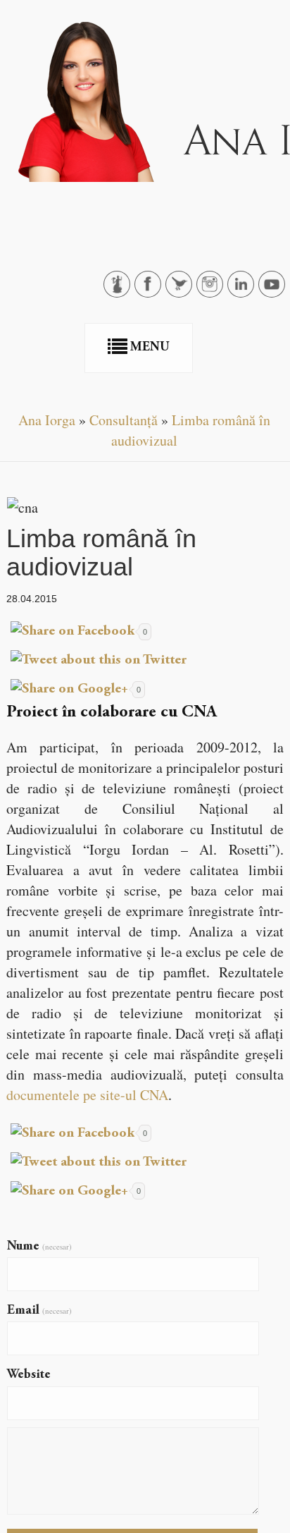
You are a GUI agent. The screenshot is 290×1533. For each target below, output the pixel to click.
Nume (39, 1246)
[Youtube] (274, 291)
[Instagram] (212, 291)
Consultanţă (123, 419)
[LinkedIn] (243, 291)
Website (29, 1375)
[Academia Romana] (119, 291)
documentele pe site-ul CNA (87, 1094)
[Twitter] (181, 291)
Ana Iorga (46, 419)
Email (39, 1311)
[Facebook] (150, 291)
